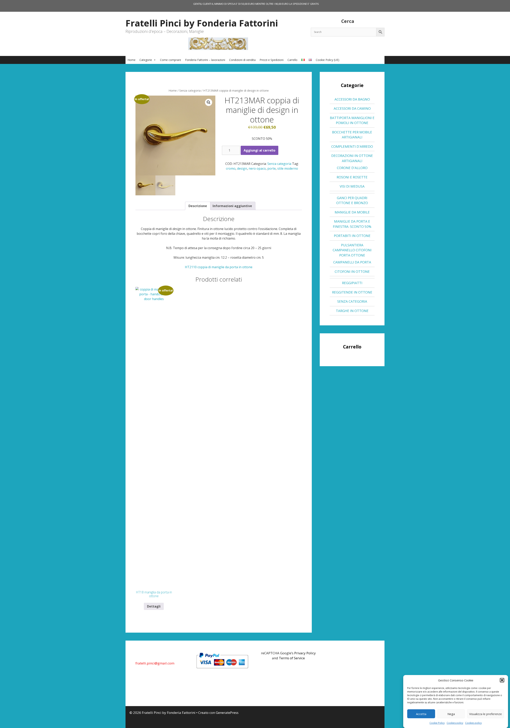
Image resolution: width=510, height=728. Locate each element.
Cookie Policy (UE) (327, 60)
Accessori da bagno (352, 99)
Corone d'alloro (352, 167)
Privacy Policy (305, 653)
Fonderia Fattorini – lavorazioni (205, 60)
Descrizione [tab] (197, 206)
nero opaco (257, 168)
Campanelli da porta (352, 262)
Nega (451, 714)
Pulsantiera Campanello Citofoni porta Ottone (352, 250)
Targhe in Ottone (352, 310)
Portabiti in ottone (352, 235)
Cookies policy (455, 723)
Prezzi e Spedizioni (271, 60)
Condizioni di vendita (242, 60)
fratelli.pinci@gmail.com (154, 663)
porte (271, 168)
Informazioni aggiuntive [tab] (232, 206)
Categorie (145, 60)
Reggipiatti (352, 283)
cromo (230, 168)
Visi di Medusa (352, 186)
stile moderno (287, 168)
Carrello (292, 60)
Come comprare (170, 60)
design (242, 168)
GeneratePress (227, 712)
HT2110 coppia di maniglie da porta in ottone (218, 267)
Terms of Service (292, 658)
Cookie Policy (437, 723)
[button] (502, 680)
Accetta (421, 714)
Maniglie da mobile (352, 212)
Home (131, 60)
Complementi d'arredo (352, 146)
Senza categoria (190, 90)
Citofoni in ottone (352, 271)
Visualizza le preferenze (485, 714)
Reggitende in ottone (352, 292)
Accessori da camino (352, 108)
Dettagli (154, 606)
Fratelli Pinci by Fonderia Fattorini (202, 23)
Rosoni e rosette (352, 177)
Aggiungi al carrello (259, 150)
